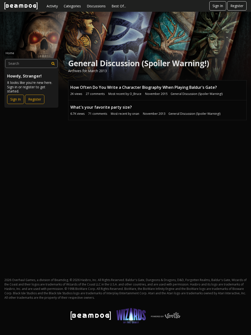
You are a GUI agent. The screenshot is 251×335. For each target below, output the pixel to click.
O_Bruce (135, 94)
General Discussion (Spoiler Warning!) (197, 94)
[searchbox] (31, 63)
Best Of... (119, 6)
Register (236, 5)
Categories (72, 6)
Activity (52, 6)
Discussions (96, 6)
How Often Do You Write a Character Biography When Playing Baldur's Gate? (143, 87)
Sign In (218, 5)
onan (135, 114)
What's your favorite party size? (101, 107)
